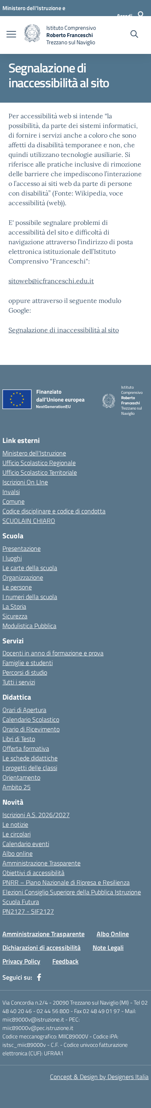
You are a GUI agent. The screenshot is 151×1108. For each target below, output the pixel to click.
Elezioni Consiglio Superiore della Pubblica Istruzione (71, 892)
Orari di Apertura (24, 710)
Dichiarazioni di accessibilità (41, 947)
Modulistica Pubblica (29, 625)
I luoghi (12, 558)
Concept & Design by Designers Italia (99, 1076)
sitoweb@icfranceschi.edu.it (51, 281)
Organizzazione (22, 577)
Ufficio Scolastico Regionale (39, 463)
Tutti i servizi (18, 682)
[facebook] (39, 977)
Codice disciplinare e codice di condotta (53, 511)
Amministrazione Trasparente (41, 863)
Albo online (17, 853)
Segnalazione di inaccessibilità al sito (63, 330)
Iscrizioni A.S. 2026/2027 (36, 815)
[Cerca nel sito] (134, 35)
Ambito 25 (16, 787)
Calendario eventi (25, 844)
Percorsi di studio (24, 672)
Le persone (17, 587)
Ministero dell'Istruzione (34, 453)
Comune (13, 501)
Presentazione (21, 548)
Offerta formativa (25, 748)
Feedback (65, 961)
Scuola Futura (20, 901)
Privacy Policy (21, 961)
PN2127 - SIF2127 (28, 911)
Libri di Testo (18, 738)
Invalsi (11, 491)
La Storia (14, 606)
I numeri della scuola (29, 596)
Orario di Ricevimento (31, 729)
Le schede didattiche (30, 758)
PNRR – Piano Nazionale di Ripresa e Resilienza (66, 882)
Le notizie (15, 824)
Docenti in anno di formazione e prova (52, 653)
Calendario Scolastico (30, 719)
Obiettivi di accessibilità (33, 872)
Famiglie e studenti (27, 662)
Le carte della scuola (29, 568)
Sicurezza (14, 616)
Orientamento (21, 777)
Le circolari (16, 834)
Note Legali (108, 947)
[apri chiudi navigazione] (11, 35)
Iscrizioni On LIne (25, 482)
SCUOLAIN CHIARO (28, 520)
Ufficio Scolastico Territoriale (39, 472)
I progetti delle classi (29, 767)
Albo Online (113, 934)
